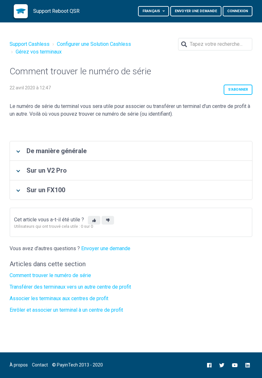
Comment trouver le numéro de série (50, 275)
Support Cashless (30, 44)
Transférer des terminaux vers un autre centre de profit (70, 287)
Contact (40, 364)
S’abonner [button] (238, 89)
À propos (19, 364)
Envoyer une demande (196, 11)
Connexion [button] (237, 11)
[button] (94, 220)
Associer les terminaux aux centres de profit (59, 298)
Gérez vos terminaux (39, 52)
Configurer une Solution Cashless (94, 44)
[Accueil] (21, 11)
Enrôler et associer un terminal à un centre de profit (66, 310)
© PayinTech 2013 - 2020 (77, 364)
